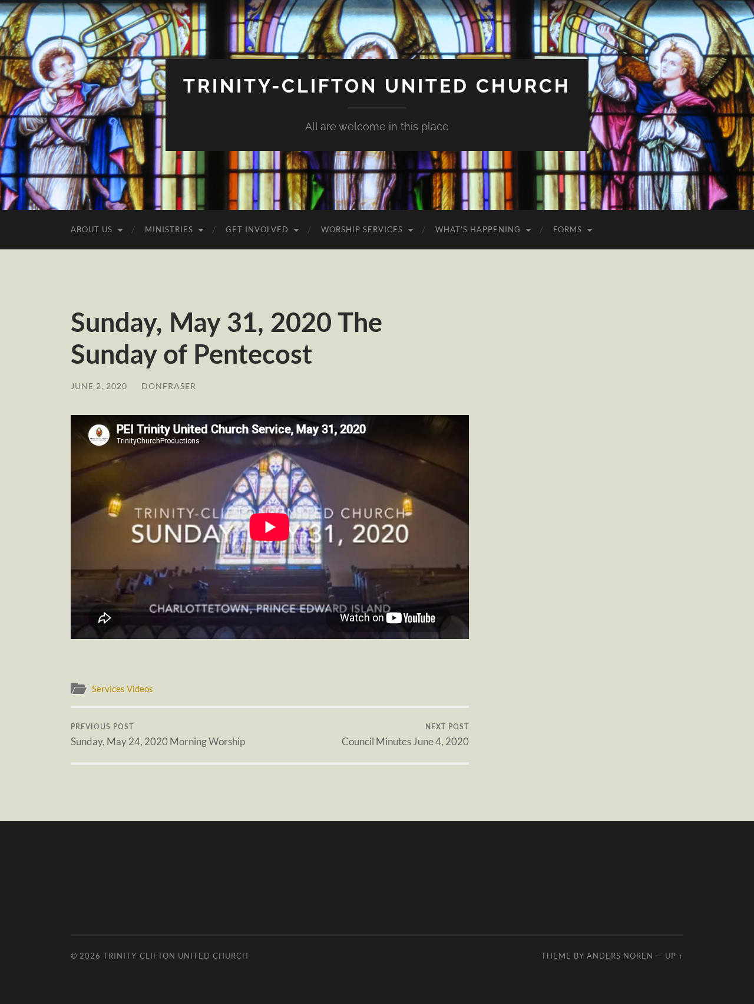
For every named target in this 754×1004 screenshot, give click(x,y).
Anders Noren (620, 955)
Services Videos (122, 688)
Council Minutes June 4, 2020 (405, 735)
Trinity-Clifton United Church (377, 86)
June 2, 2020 (99, 386)
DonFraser (168, 386)
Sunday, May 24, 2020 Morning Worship (158, 735)
